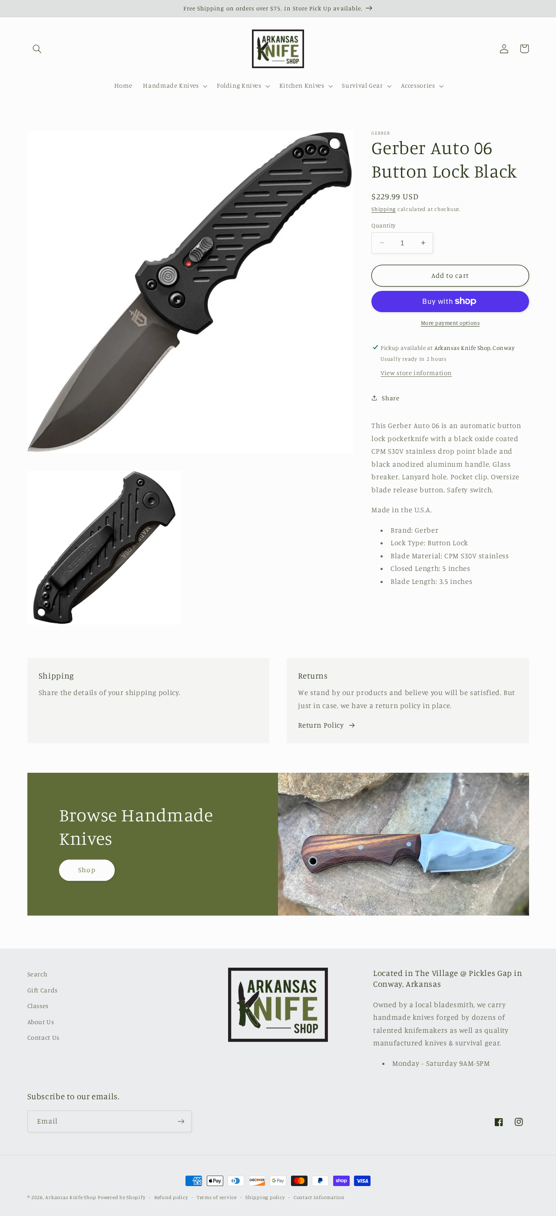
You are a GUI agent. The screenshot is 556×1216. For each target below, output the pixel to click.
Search (37, 974)
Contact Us (43, 1037)
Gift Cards (42, 990)
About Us (40, 1021)
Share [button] (390, 397)
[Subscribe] (181, 1121)
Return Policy (321, 725)
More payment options (450, 323)
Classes (38, 1005)
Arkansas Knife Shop (70, 1197)
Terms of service (217, 1197)
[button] (37, 49)
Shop (86, 870)
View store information (416, 372)
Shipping (383, 209)
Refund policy (171, 1197)
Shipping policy (265, 1197)
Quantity (383, 224)
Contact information (319, 1197)
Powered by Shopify (121, 1197)
